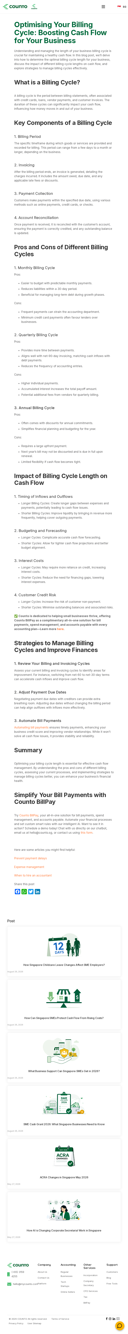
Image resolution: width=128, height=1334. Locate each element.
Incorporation (91, 1275)
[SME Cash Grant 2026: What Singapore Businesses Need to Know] (64, 1103)
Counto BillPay (28, 815)
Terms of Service (60, 1319)
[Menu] (103, 6)
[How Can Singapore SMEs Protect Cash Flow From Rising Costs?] (64, 997)
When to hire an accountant (33, 875)
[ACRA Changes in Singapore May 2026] (64, 1156)
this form (86, 832)
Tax (85, 1297)
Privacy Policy (16, 1323)
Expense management (29, 867)
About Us (42, 1272)
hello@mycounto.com (25, 1284)
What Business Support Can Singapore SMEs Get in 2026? (64, 1071)
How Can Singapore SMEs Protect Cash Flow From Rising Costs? (64, 1018)
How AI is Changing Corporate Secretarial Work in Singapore (64, 1230)
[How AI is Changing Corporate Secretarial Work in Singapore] (64, 1209)
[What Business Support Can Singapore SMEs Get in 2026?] (64, 1050)
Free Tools (112, 1283)
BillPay (87, 1302)
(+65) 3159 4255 (18, 1274)
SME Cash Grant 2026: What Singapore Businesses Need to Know (64, 1124)
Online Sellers (68, 1292)
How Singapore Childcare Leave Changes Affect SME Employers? (64, 965)
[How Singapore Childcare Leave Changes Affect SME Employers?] (64, 944)
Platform (42, 1283)
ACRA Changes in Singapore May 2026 (64, 1177)
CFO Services (91, 1291)
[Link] (15, 6)
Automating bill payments (31, 727)
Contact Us (43, 1277)
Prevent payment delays (30, 858)
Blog (108, 1277)
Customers (112, 1272)
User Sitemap (34, 1323)
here (60, 629)
